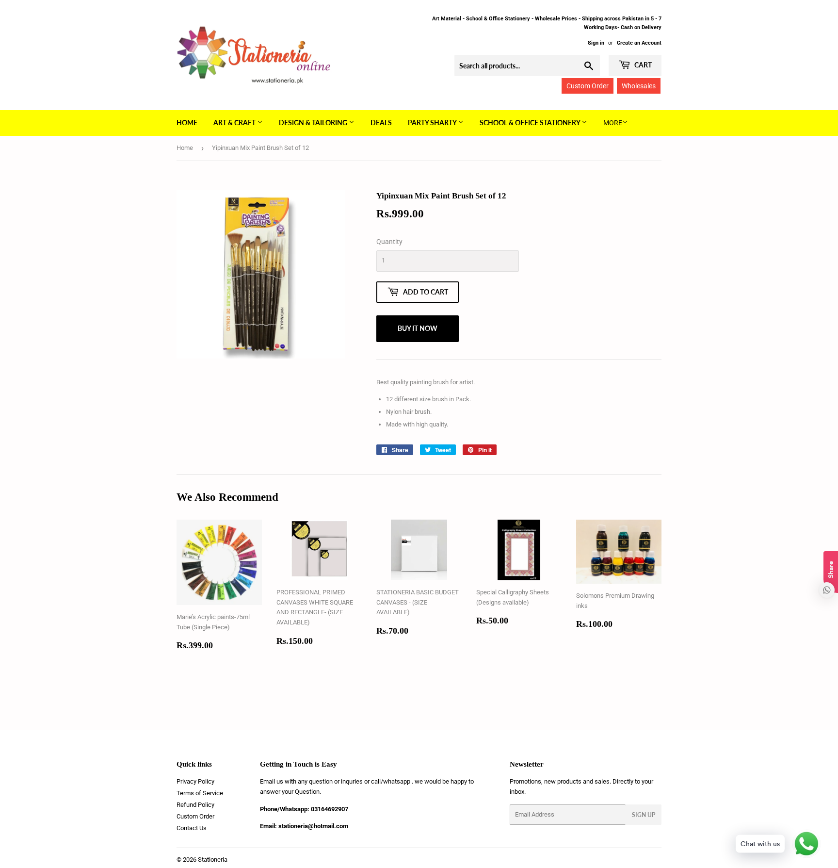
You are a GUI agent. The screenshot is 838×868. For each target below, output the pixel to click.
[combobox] (527, 65)
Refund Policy (195, 804)
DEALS (381, 122)
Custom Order (587, 86)
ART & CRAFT (235, 122)
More (612, 123)
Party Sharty (433, 122)
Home (187, 122)
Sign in (596, 43)
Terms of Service (200, 793)
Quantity (389, 242)
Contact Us (192, 828)
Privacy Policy (195, 781)
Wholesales (639, 86)
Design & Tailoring (314, 122)
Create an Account (639, 43)
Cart (642, 65)
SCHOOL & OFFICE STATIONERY (530, 122)
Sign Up (643, 815)
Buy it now (417, 328)
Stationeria (212, 859)
